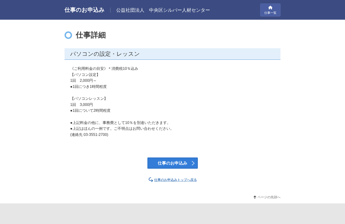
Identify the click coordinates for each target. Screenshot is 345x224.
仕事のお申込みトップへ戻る (175, 180)
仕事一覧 (270, 13)
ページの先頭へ (268, 197)
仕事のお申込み (172, 163)
